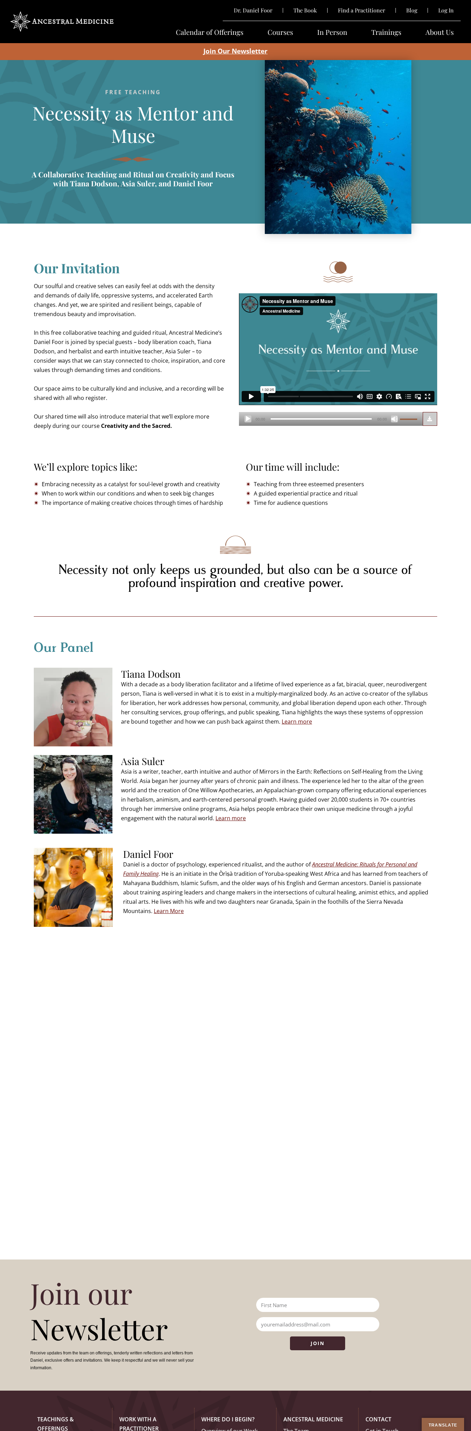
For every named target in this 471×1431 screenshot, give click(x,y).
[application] (331, 419)
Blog (411, 10)
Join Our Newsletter (235, 51)
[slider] (409, 418)
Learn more (297, 721)
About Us (439, 32)
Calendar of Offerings (209, 32)
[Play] (247, 418)
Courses (280, 32)
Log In (446, 10)
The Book (305, 10)
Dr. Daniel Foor (253, 10)
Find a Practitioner (361, 10)
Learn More (169, 911)
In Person (332, 32)
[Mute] (394, 418)
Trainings (386, 32)
